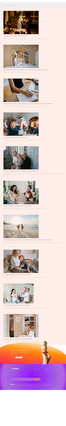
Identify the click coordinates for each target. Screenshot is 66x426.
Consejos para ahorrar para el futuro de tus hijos (17, 274)
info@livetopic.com (14, 371)
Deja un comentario (5, 37)
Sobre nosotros (23, 2)
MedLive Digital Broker (34, 388)
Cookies (30, 388)
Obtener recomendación (59, 2)
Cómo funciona (14, 2)
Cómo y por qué (36, 370)
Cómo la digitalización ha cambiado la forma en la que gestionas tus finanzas (25, 69)
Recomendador (36, 368)
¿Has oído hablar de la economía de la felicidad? (17, 206)
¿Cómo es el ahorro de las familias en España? (16, 305)
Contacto (46, 370)
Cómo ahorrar (10, 37)
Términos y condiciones (24, 388)
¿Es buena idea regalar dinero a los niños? (15, 137)
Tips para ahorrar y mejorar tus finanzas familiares (17, 339)
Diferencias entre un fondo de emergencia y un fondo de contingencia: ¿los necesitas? (28, 103)
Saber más (13, 357)
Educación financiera (10, 172)
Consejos (26, 2)
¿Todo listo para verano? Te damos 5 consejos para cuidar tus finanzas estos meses (27, 239)
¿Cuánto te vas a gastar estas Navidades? (15, 36)
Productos (14, 172)
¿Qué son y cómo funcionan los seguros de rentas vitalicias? (20, 171)
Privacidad (28, 388)
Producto (10, 2)
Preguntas (18, 2)
